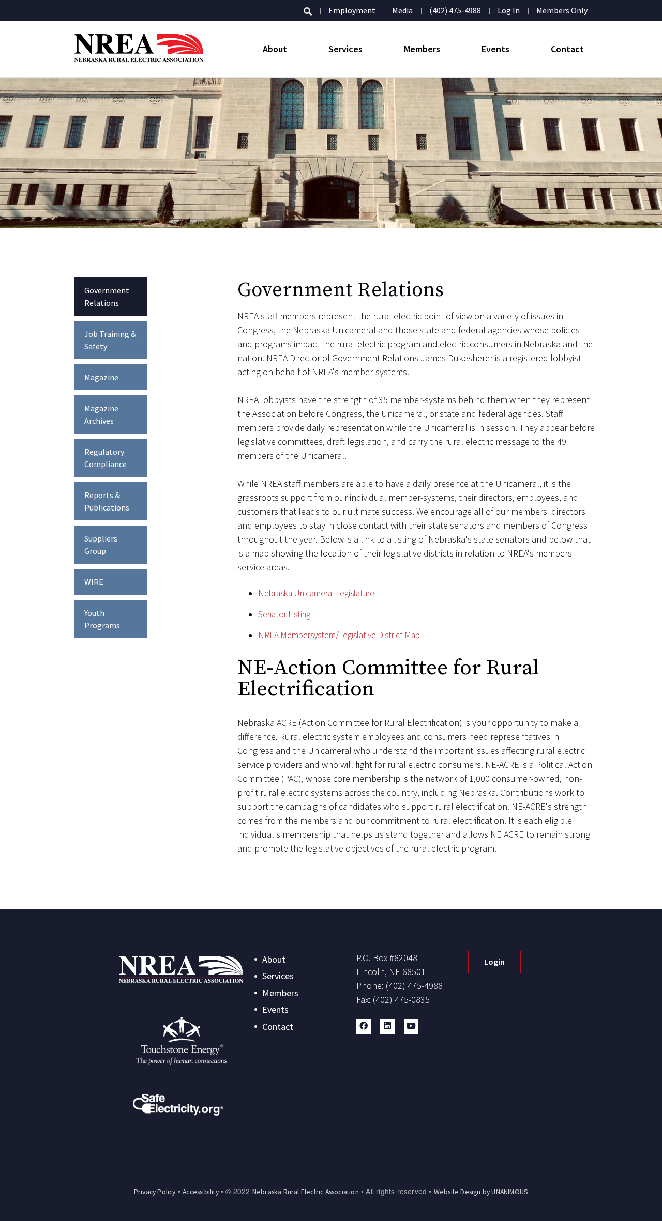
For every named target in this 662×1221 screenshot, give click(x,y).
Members (422, 49)
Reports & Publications (106, 501)
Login (494, 961)
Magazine (101, 377)
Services (345, 49)
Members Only (562, 10)
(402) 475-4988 (455, 10)
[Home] (138, 49)
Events (495, 49)
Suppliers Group (100, 544)
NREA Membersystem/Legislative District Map (339, 635)
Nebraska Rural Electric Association (305, 1191)
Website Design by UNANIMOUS (481, 1191)
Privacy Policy (155, 1191)
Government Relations (106, 296)
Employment (351, 10)
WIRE (93, 582)
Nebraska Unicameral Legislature (316, 593)
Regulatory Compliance (105, 457)
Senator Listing (284, 614)
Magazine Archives (101, 414)
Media (402, 10)
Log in (509, 10)
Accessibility (201, 1191)
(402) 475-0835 (401, 1000)
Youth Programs (102, 619)
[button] (363, 1026)
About (275, 49)
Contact (567, 49)
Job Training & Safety (110, 340)
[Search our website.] (307, 11)
